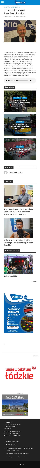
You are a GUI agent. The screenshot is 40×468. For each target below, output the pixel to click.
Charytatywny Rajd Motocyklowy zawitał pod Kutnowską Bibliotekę (20, 102)
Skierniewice (20, 121)
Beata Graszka (21, 16)
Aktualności (16, 98)
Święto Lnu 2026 (10, 276)
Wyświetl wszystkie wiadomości (26, 167)
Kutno (25, 98)
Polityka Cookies (11, 445)
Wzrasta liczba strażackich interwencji (20, 150)
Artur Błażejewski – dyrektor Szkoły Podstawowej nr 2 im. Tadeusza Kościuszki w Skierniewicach (18, 211)
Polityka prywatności (12, 441)
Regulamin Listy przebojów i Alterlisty (17, 453)
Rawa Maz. (20, 146)
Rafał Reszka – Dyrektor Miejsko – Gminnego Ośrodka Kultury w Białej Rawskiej (18, 242)
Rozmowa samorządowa (12, 7)
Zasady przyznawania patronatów (16, 457)
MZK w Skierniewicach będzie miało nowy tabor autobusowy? (20, 126)
